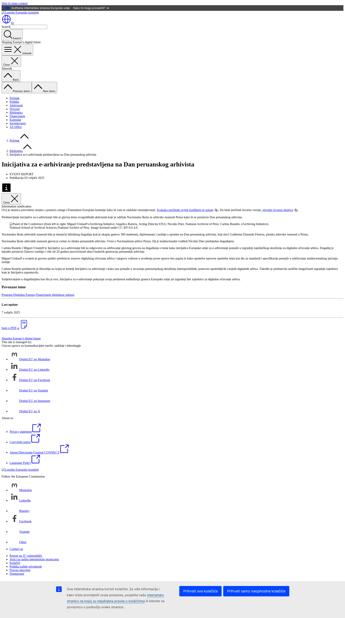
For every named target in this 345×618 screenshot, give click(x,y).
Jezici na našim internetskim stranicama (34, 559)
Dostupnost (17, 573)
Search (6, 26)
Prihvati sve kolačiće (200, 591)
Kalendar (15, 119)
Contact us (16, 549)
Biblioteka (16, 112)
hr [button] (12, 23)
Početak (15, 98)
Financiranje (17, 116)
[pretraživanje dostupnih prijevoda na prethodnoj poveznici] (216, 210)
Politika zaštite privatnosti (26, 566)
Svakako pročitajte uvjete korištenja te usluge (185, 210)
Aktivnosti (16, 105)
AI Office (16, 127)
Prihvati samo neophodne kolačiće (256, 591)
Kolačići (15, 563)
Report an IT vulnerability (26, 555)
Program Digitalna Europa (18, 294)
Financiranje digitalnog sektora (55, 294)
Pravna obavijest (20, 570)
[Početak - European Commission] (20, 12)
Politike (14, 101)
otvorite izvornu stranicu (278, 210)
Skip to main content (15, 3)
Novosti (15, 109)
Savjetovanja (18, 123)
